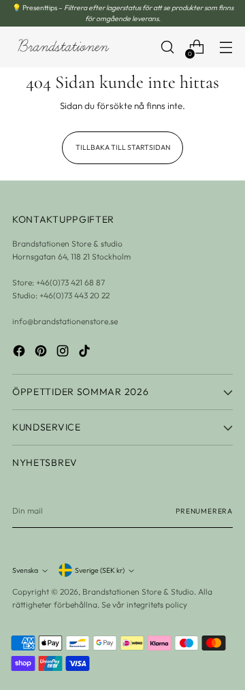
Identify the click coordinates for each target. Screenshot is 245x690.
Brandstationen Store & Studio (138, 591)
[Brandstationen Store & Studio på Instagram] (64, 352)
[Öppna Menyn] (226, 47)
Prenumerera (204, 511)
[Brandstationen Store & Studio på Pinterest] (42, 352)
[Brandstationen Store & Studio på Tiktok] (86, 352)
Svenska (25, 570)
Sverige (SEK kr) (100, 570)
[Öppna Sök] (167, 47)
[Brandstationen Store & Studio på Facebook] (20, 352)
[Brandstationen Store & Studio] (63, 47)
